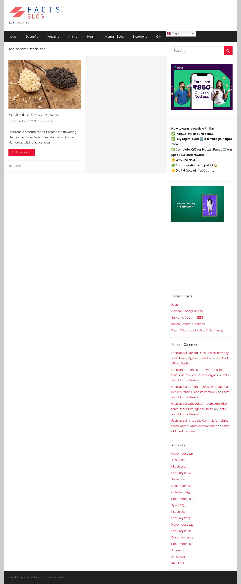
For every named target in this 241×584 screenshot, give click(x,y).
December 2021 (182, 537)
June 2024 (178, 460)
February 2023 (181, 518)
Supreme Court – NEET (187, 317)
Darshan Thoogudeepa (187, 311)
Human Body (114, 36)
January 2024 (180, 479)
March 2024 (179, 466)
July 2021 (177, 550)
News (12, 36)
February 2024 (181, 473)
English (176, 33)
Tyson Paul (47, 121)
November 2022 (182, 524)
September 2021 (182, 544)
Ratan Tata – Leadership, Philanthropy (197, 330)
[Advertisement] (202, 260)
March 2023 (179, 511)
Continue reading (21, 152)
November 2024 (182, 453)
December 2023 (182, 485)
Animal (73, 36)
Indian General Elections (188, 324)
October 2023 (180, 492)
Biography (140, 36)
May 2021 (177, 563)
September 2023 (182, 499)
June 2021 (178, 556)
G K (158, 36)
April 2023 (178, 505)
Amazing (53, 36)
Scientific (31, 36)
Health (91, 36)
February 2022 (181, 531)
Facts (175, 304)
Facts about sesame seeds (34, 114)
